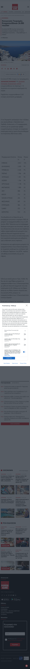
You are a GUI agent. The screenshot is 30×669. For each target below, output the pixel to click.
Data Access (15, 363)
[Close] (27, 305)
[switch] (24, 334)
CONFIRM (9, 358)
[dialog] (15, 334)
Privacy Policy (23, 363)
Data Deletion (7, 363)
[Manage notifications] (26, 666)
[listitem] (15, 331)
